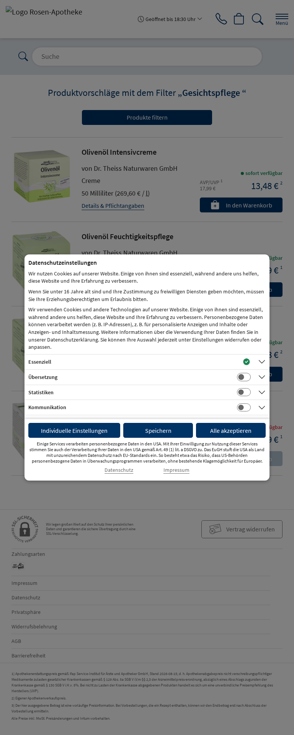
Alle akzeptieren (231, 430)
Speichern (158, 430)
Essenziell (39, 361)
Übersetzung (42, 377)
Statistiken (41, 392)
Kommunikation (47, 407)
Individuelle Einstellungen (74, 430)
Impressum (176, 470)
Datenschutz (119, 470)
